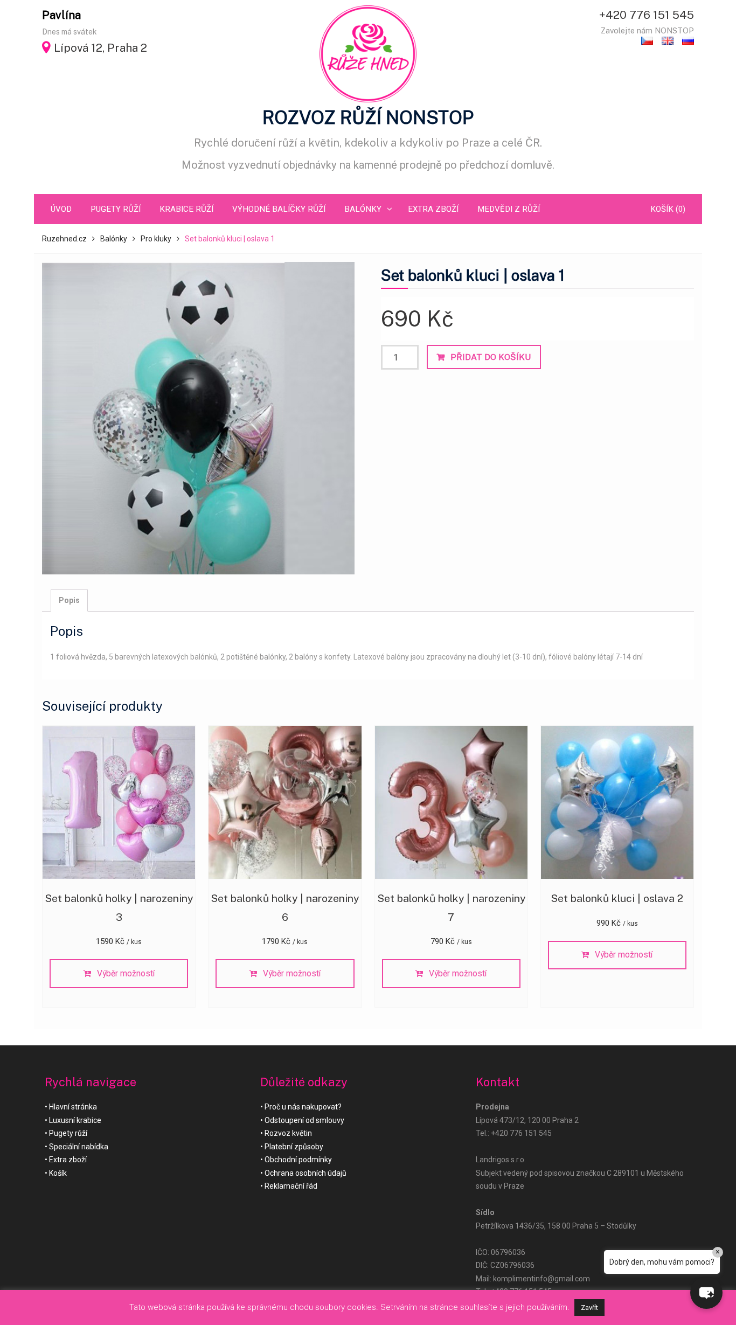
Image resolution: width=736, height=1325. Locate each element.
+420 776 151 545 (646, 15)
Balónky (362, 209)
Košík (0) (667, 209)
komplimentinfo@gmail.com (541, 1278)
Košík (58, 1173)
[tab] (69, 600)
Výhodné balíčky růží (278, 209)
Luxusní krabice (75, 1120)
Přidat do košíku (490, 357)
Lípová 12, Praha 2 (100, 47)
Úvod (61, 209)
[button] (706, 1293)
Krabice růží (186, 209)
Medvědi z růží (508, 209)
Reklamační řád (291, 1186)
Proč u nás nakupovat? (303, 1106)
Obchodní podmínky (298, 1159)
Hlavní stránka (73, 1106)
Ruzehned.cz (64, 238)
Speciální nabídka (78, 1146)
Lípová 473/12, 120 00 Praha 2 (527, 1120)
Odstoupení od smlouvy (304, 1120)
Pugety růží (116, 209)
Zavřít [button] (589, 1307)
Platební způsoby (294, 1146)
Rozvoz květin (288, 1133)
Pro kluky (156, 238)
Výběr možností (126, 974)
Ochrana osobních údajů (305, 1173)
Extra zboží (433, 209)
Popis (69, 600)
